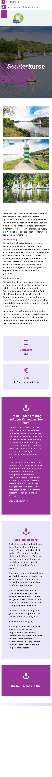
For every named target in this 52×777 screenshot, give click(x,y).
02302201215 (12, 2)
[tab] (4, 14)
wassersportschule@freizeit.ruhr (22, 7)
